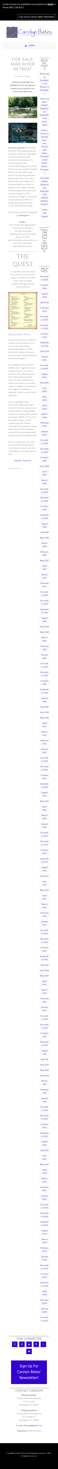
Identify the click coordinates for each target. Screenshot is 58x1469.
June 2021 (44, 351)
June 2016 (44, 627)
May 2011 (44, 1070)
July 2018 (44, 532)
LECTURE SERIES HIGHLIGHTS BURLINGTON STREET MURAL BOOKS (44, 191)
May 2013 (44, 890)
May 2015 (44, 718)
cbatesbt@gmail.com (32, 1425)
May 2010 (44, 1164)
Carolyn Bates (29, 32)
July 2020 (44, 383)
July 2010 (44, 1150)
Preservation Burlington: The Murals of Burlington (44, 83)
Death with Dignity (44, 213)
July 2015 (44, 707)
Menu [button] (32, 46)
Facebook (27, 461)
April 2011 (44, 1075)
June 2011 (44, 1065)
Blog (20, 468)
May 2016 (44, 632)
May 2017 (44, 560)
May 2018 (44, 538)
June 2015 (44, 712)
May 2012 (44, 976)
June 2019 (44, 466)
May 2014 (44, 801)
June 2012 (44, 970)
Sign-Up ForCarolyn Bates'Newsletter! (29, 1372)
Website (17, 461)
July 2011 (44, 1059)
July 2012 (44, 965)
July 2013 (44, 876)
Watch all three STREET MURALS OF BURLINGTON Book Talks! (44, 112)
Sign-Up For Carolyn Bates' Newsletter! (36, 17)
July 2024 (44, 302)
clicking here (23, 215)
